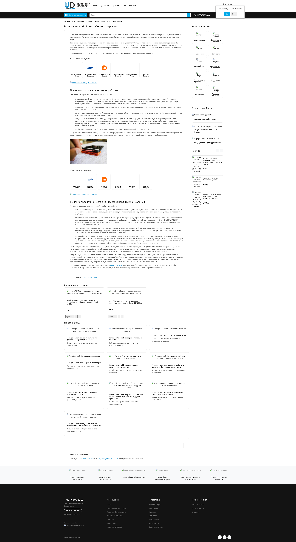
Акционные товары (114, 527)
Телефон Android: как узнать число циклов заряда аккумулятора (82, 339)
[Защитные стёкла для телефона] (83, 82)
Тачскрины (199, 54)
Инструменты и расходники (199, 81)
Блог (73, 21)
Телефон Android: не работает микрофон (108, 21)
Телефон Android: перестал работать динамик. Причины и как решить (168, 366)
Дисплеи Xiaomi (104, 187)
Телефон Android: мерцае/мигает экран (84, 363)
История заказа (198, 508)
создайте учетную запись (108, 458)
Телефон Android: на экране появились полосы (126, 339)
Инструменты (154, 523)
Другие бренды (146, 75)
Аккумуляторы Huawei (118, 75)
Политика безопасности (116, 512)
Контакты (133, 6)
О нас (124, 6)
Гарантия (115, 6)
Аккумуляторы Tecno (131, 75)
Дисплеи (152, 512)
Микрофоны (199, 66)
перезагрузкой (116, 265)
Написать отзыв (90, 277)
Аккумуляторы (199, 40)
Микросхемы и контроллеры (216, 67)
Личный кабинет (198, 505)
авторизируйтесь (87, 458)
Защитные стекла (156, 527)
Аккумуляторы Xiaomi (104, 75)
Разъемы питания (215, 95)
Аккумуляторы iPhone (76, 75)
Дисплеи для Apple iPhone (205, 119)
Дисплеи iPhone (76, 187)
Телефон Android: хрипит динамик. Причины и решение (82, 393)
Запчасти (216, 54)
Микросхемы (154, 519)
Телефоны (80, 21)
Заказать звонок (73, 510)
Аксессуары (199, 94)
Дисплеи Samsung (90, 187)
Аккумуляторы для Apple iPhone (207, 143)
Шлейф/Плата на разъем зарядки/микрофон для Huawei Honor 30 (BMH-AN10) (83, 302)
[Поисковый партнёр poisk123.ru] (84, 525)
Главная (67, 21)
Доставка (105, 6)
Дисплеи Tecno (132, 187)
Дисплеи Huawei (118, 187)
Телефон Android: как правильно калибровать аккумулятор (123, 366)
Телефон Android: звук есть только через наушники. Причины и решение (84, 424)
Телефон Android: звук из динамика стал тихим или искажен (167, 393)
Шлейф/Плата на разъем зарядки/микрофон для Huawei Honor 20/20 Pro (125, 302)
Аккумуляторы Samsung (90, 75)
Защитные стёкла (215, 81)
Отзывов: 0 (78, 277)
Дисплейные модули (216, 41)
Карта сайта (111, 523)
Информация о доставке (116, 508)
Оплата (95, 6)
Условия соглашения (115, 516)
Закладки (195, 512)
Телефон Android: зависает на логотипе (169, 335)
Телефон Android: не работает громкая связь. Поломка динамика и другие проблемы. (126, 396)
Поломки (89, 21)
